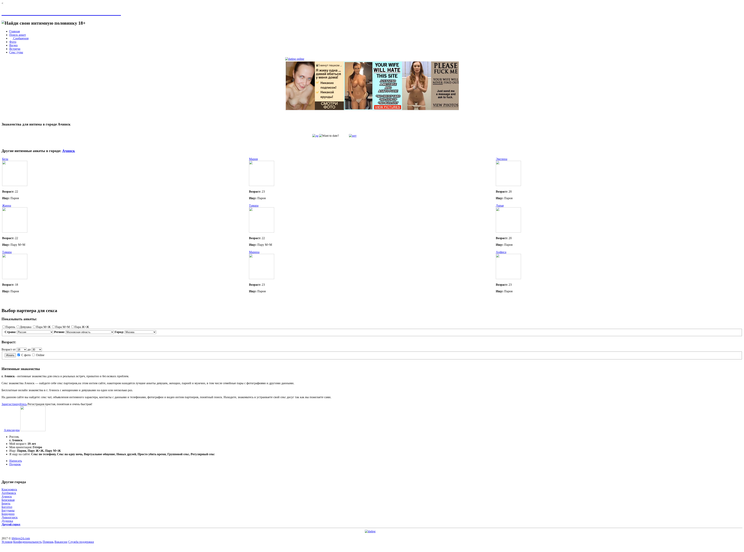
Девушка (25, 327)
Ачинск (68, 151)
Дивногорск (10, 517)
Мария (253, 159)
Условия (7, 541)
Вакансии (60, 541)
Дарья (500, 205)
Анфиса (501, 252)
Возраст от (9, 349)
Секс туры (16, 52)
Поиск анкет (17, 34)
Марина (254, 252)
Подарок (15, 464)
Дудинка (7, 521)
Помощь (48, 541)
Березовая (8, 500)
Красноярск (9, 489)
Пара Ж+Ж (81, 327)
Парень (10, 327)
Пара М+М (62, 327)
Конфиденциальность (27, 541)
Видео (13, 45)
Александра (12, 430)
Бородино (8, 514)
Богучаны (8, 510)
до (29, 349)
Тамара (253, 205)
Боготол (7, 507)
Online (40, 355)
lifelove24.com (21, 538)
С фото (26, 355)
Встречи (14, 48)
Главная (14, 31)
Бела (5, 159)
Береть (6, 503)
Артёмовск (9, 493)
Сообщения (20, 38)
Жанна (6, 205)
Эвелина (501, 159)
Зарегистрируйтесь (14, 404)
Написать (15, 460)
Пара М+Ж (43, 327)
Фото (12, 41)
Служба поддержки (81, 541)
